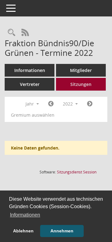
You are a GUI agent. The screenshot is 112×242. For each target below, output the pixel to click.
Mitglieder (81, 70)
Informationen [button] (25, 214)
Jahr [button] (30, 104)
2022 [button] (68, 104)
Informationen (29, 70)
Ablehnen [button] (23, 230)
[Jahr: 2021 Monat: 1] (51, 104)
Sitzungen (80, 84)
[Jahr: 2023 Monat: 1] (89, 104)
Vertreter (30, 84)
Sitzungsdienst (76, 172)
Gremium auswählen (32, 115)
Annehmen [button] (61, 230)
